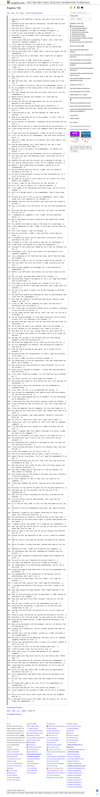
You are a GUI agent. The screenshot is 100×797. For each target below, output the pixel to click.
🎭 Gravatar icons (51, 742)
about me (14, 792)
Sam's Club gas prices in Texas (55, 770)
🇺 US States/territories (33, 763)
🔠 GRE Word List (11, 772)
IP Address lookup (83, 2)
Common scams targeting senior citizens (80, 102)
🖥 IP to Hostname (31, 742)
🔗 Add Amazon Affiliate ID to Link (75, 758)
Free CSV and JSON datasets (14, 763)
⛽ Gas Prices (55, 2)
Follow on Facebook (12, 751)
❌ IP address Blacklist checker (35, 733)
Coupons (46, 2)
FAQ (74, 792)
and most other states (52, 765)
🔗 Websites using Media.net (74, 782)
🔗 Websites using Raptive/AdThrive (76, 768)
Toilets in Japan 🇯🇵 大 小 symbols (78, 94)
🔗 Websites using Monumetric (74, 772)
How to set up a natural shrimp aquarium (80, 106)
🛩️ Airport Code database (13, 777)
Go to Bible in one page (14, 714)
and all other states (58, 777)
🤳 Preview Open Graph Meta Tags (75, 749)
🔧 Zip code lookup (32, 768)
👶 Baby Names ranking (53, 733)
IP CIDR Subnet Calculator (79, 36)
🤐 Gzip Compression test (53, 730)
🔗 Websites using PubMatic (73, 775)
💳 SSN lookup (31, 765)
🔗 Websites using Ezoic (72, 761)
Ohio (57, 761)
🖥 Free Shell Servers (12, 770)
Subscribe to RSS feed (13, 749)
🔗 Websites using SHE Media (74, 787)
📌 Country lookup (31, 772)
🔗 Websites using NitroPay (73, 770)
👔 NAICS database (12, 775)
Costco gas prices (47, 792)
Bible (39, 2)
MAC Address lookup (68, 2)
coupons (56, 792)
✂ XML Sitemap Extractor (73, 754)
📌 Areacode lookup (32, 770)
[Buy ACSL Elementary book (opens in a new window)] (75, 137)
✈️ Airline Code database (13, 779)
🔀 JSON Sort (70, 730)
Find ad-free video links (78, 26)
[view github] (78, 7)
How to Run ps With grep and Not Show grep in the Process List (81, 74)
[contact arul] (82, 7)
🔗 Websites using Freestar (73, 784)
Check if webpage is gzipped (79, 28)
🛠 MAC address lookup (33, 726)
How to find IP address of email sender (80, 88)
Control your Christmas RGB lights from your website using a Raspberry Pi (81, 110)
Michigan (59, 758)
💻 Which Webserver (32, 751)
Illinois (54, 772)
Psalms (22, 13)
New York (53, 761)
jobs (70, 792)
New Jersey (59, 772)
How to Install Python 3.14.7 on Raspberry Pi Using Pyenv (81, 55)
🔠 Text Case (69, 733)
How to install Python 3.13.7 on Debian (80, 91)
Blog (34, 2)
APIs (61, 792)
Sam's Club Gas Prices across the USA (82, 42)
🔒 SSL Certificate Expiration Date (36, 737)
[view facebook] (74, 7)
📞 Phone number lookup (33, 740)
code (36, 792)
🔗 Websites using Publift (73, 777)
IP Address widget (11, 761)
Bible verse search (37, 13)
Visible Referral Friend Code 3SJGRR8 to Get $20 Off (81, 64)
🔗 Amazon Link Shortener (73, 756)
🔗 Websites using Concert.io (74, 779)
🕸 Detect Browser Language (54, 744)
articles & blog (29, 792)
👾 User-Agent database (53, 740)
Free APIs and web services (14, 765)
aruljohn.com (18, 3)
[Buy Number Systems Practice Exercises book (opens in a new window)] (86, 137)
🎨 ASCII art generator (72, 740)
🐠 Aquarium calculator (72, 735)
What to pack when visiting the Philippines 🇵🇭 (81, 98)
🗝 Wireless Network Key (33, 758)
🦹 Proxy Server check (52, 747)
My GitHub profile (11, 756)
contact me (21, 792)
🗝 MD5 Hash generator (72, 728)
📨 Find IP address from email (34, 730)
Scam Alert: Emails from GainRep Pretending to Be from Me (81, 69)
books (65, 792)
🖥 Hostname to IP (31, 744)
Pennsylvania (50, 763)
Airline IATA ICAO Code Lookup (80, 32)
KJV (17, 13)
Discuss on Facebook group (14, 754)
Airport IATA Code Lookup (78, 30)
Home (29, 2)
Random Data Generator (78, 34)
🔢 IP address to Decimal (33, 735)
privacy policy (80, 792)
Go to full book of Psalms (14, 707)
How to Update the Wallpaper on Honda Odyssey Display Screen (80, 79)
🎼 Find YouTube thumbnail (73, 726)
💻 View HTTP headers (33, 749)
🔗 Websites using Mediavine (74, 763)
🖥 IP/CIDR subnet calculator (34, 747)
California (54, 758)
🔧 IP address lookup (32, 728)
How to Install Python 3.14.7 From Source (80, 60)
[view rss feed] (71, 7)
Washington (61, 763)
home (8, 13)
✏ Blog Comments (74, 118)
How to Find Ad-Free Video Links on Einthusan (79, 50)
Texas (55, 763)
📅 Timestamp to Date (72, 737)
